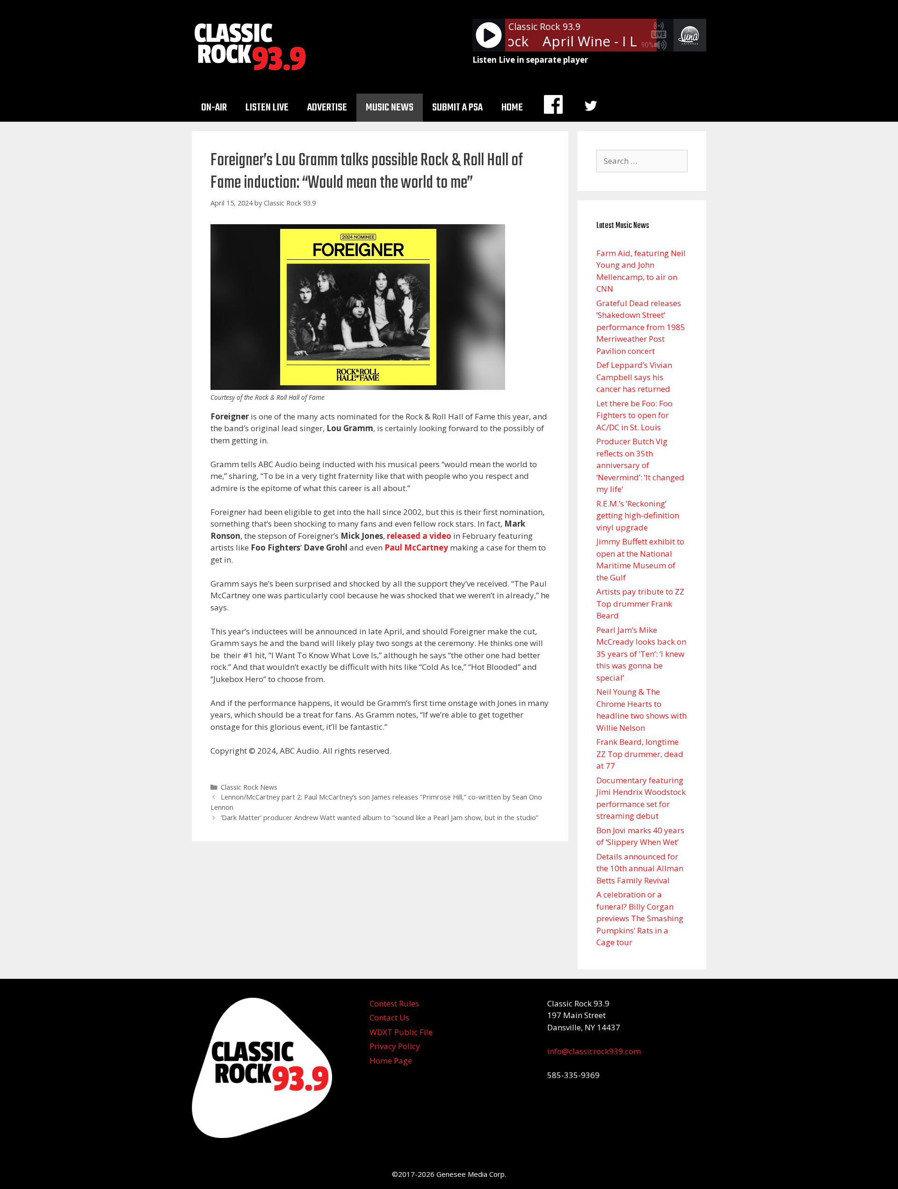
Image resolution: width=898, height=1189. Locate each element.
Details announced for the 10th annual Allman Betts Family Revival (639, 868)
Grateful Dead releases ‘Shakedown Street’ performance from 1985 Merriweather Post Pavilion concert (640, 327)
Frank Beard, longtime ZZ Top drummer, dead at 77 (639, 753)
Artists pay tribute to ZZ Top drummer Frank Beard (640, 603)
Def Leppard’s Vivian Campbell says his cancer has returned (634, 377)
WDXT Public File (401, 1032)
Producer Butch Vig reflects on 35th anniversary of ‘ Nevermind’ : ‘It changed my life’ (640, 465)
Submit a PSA (457, 107)
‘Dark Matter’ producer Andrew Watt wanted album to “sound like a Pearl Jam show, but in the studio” (379, 817)
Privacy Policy (394, 1046)
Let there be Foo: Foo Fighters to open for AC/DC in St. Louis (634, 415)
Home (512, 107)
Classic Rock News (249, 787)
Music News (389, 107)
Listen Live (267, 107)
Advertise (327, 107)
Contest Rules (394, 1003)
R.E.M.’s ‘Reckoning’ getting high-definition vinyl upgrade (637, 515)
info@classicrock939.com (594, 1051)
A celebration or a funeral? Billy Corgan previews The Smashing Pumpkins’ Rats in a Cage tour (639, 918)
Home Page (390, 1060)
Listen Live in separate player (530, 59)
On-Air (214, 107)
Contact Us (389, 1017)
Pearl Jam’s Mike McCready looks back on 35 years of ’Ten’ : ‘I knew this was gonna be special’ (641, 653)
